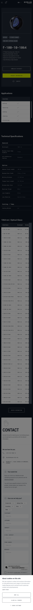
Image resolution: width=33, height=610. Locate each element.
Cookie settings (16, 605)
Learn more (5, 589)
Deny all (16, 595)
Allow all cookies (16, 600)
